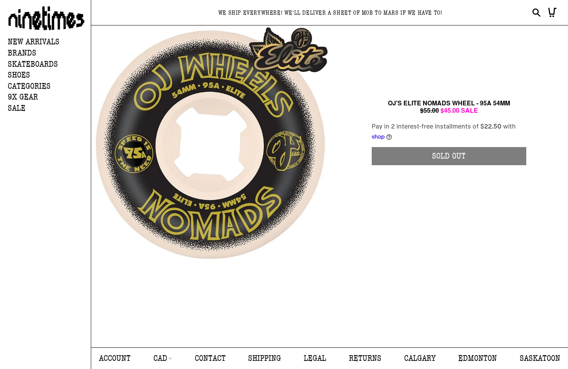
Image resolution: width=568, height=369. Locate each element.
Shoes (19, 75)
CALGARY (420, 358)
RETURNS (365, 358)
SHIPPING (264, 358)
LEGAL (315, 358)
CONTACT (210, 358)
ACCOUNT (115, 358)
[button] (49, 53)
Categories (29, 86)
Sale (17, 108)
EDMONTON (477, 358)
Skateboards (33, 64)
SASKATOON (540, 358)
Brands (22, 53)
